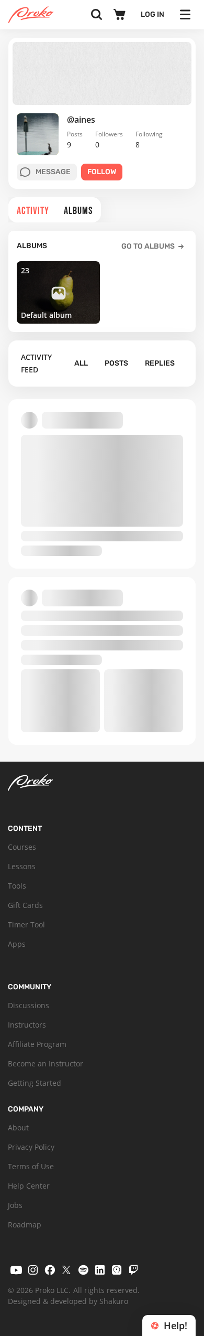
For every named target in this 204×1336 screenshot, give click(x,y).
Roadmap (24, 1225)
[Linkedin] (100, 1270)
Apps (17, 944)
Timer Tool (26, 924)
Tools (17, 886)
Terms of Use (31, 1166)
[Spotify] (83, 1270)
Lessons (22, 866)
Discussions (28, 1005)
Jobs (15, 1205)
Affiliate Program (37, 1044)
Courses (22, 847)
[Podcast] (116, 1270)
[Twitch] (133, 1270)
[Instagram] (33, 1270)
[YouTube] (16, 1270)
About (18, 1127)
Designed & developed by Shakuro (68, 1301)
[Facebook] (49, 1270)
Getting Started (34, 1083)
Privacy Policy (31, 1147)
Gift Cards (25, 905)
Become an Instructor (45, 1063)
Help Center (29, 1186)
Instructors (27, 1025)
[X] (66, 1270)
